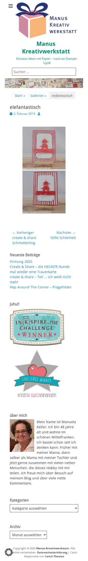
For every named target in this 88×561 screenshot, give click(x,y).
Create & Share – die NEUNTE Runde (40, 266)
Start (20, 95)
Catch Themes (54, 556)
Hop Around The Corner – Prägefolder (41, 287)
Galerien (38, 95)
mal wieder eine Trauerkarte (33, 271)
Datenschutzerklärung (52, 552)
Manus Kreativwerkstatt (52, 548)
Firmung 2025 (21, 261)
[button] (9, 552)
